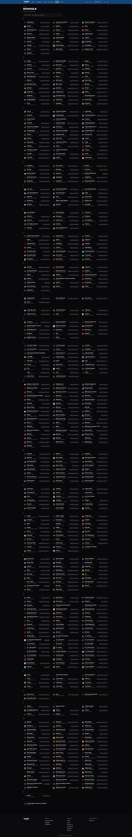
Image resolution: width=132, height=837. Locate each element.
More (62, 1)
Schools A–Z (70, 824)
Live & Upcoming (49, 820)
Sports (68, 822)
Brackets (69, 830)
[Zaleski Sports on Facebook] (85, 2)
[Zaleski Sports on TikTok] (92, 2)
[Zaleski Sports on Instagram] (87, 2)
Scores (45, 1)
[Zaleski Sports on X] (90, 2)
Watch (33, 1)
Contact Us (98, 1)
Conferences (70, 826)
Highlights (39, 1)
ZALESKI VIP (48, 824)
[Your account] (107, 2)
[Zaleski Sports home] (26, 2)
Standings (51, 1)
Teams (57, 1)
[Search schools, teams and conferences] (104, 2)
